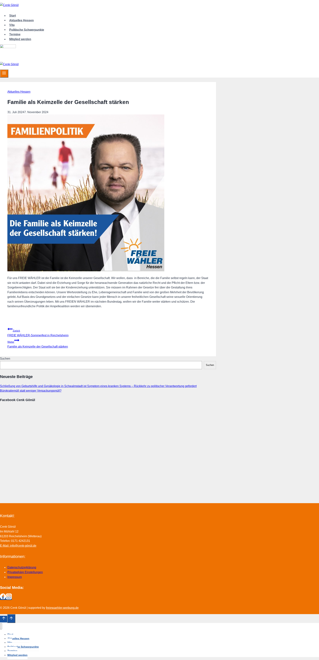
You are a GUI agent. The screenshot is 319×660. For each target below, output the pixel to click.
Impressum (14, 577)
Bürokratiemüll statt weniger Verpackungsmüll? (30, 390)
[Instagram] (9, 598)
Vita (12, 25)
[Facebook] (3, 598)
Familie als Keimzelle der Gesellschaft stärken (37, 344)
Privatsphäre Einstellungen (25, 572)
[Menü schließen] (1, 626)
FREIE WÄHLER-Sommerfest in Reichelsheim (37, 333)
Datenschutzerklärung (21, 567)
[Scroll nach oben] (3, 619)
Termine (14, 34)
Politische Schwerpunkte (26, 29)
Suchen (5, 358)
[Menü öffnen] (4, 73)
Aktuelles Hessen (21, 20)
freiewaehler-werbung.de (62, 607)
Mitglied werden (20, 39)
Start (12, 15)
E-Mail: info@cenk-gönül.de (18, 545)
